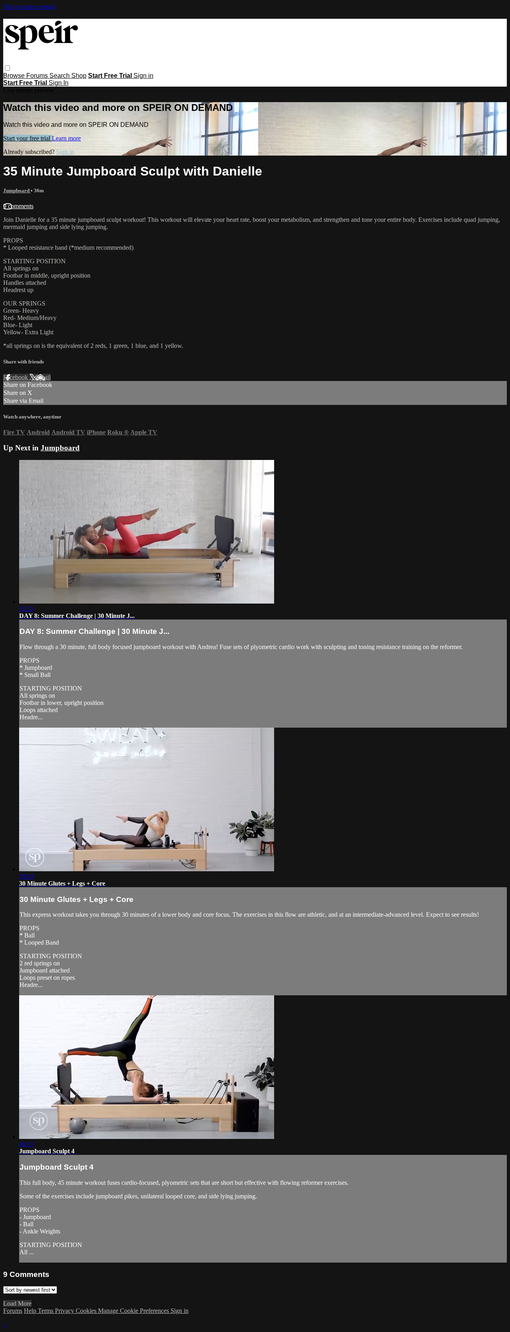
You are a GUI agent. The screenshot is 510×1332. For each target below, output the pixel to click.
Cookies (87, 1310)
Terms (46, 1310)
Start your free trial (27, 138)
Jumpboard (17, 190)
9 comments (18, 206)
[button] (7, 68)
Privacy (65, 1310)
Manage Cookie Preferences (134, 1310)
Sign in (143, 75)
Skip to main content (29, 6)
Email (43, 377)
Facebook (16, 377)
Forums (37, 75)
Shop (78, 75)
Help (31, 1310)
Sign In (59, 82)
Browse (14, 75)
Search (60, 75)
